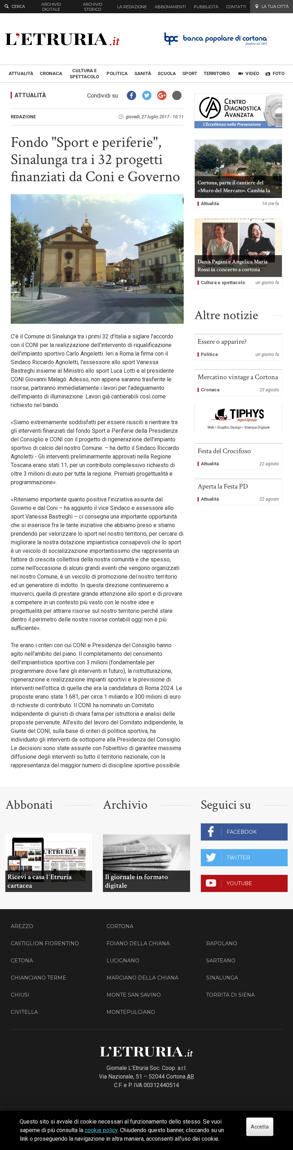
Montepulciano (130, 1012)
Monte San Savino (133, 995)
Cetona (22, 960)
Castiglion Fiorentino (45, 943)
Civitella (24, 1012)
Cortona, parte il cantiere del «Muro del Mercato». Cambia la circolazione (238, 174)
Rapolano (221, 943)
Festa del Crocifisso (238, 457)
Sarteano (220, 960)
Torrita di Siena (230, 995)
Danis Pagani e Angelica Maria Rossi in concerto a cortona (238, 253)
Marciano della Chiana (142, 978)
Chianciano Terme (38, 978)
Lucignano (122, 960)
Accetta (260, 1127)
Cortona (119, 926)
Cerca (18, 6)
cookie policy (101, 1130)
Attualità (30, 95)
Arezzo (22, 926)
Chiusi (20, 995)
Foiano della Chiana (138, 943)
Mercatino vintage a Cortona (238, 383)
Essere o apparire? (238, 347)
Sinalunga (222, 978)
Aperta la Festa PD (238, 492)
